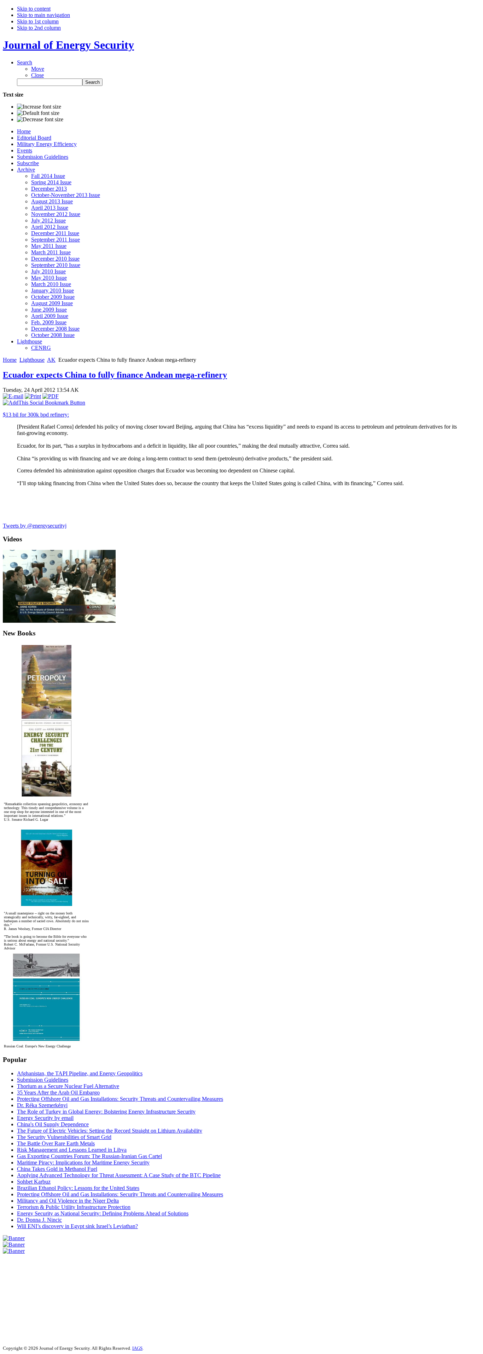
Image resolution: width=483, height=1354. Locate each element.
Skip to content (34, 9)
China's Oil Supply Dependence (53, 1124)
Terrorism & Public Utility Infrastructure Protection (73, 1207)
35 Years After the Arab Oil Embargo (58, 1092)
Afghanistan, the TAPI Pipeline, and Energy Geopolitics (79, 1073)
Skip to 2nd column (39, 28)
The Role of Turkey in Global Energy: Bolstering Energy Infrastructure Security (106, 1112)
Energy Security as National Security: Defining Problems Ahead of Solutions (102, 1213)
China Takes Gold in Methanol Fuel (57, 1169)
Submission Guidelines (42, 1080)
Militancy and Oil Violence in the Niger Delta (68, 1201)
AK (51, 360)
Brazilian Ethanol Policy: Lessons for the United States (78, 1188)
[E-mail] (13, 396)
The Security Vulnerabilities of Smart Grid (64, 1137)
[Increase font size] (39, 107)
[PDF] (50, 396)
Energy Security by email (45, 1118)
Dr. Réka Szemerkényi (42, 1105)
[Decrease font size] (40, 119)
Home (10, 360)
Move (37, 69)
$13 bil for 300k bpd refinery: (36, 415)
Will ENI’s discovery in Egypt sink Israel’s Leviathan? (77, 1226)
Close (37, 75)
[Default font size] (38, 113)
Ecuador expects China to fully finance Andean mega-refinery (115, 374)
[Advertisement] (24, 1296)
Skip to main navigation (43, 15)
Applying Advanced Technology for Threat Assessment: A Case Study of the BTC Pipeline (119, 1175)
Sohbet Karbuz (34, 1182)
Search (24, 62)
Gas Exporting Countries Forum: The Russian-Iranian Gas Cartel (89, 1156)
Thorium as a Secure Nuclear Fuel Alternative (68, 1086)
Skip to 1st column (38, 21)
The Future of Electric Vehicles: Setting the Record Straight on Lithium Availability (109, 1131)
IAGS (137, 1348)
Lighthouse (32, 360)
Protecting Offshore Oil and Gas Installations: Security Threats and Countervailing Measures (120, 1099)
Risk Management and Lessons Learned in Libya (72, 1150)
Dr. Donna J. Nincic (39, 1220)
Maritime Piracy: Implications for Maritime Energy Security (83, 1163)
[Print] (33, 396)
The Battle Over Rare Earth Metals (56, 1143)
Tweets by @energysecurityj (34, 526)
